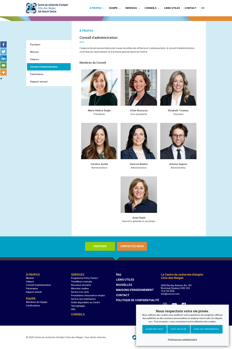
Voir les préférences (206, 329)
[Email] (3, 65)
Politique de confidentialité (182, 339)
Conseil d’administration (43, 66)
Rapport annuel (39, 81)
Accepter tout (154, 329)
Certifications (33, 305)
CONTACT (122, 295)
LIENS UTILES (125, 279)
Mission (34, 52)
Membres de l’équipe (36, 302)
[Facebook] (3, 44)
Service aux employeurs (83, 299)
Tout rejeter (179, 329)
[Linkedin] (3, 58)
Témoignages (78, 305)
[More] (3, 72)
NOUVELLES (124, 284)
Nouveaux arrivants (81, 285)
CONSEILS (78, 314)
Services (77, 274)
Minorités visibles (80, 288)
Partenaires (36, 74)
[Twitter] (3, 51)
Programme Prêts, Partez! (84, 278)
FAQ (73, 309)
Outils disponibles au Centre (85, 302)
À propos (35, 44)
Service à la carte (80, 292)
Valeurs (34, 59)
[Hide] (1, 78)
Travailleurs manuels (81, 281)
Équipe (31, 298)
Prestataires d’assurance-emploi (88, 295)
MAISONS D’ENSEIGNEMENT (135, 290)
